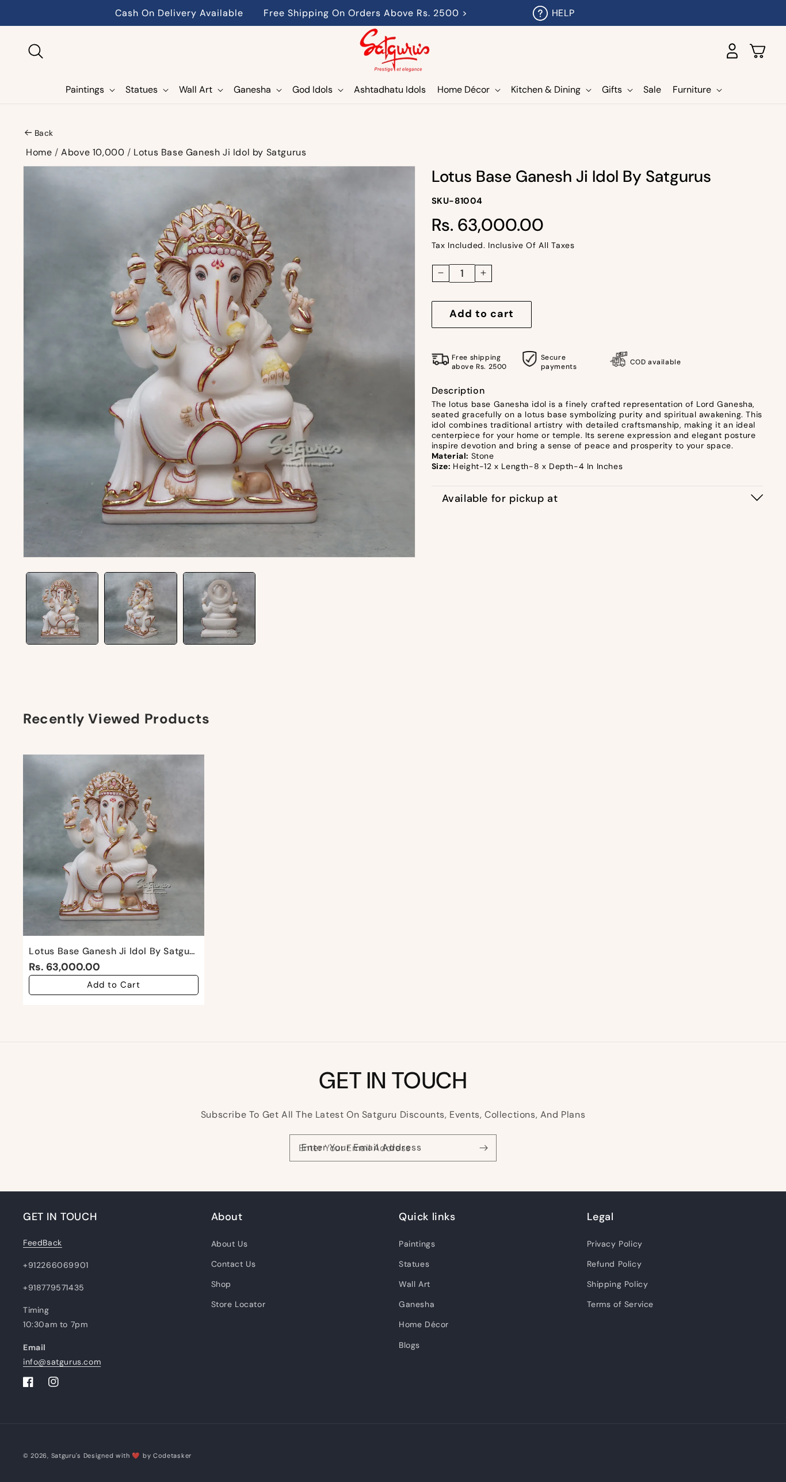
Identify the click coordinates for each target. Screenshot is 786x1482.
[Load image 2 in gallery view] (140, 608)
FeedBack (42, 1242)
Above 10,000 (92, 152)
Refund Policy (614, 1264)
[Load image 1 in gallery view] (62, 608)
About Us (229, 1244)
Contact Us (233, 1264)
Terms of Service (620, 1304)
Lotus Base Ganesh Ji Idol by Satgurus (219, 152)
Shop (221, 1284)
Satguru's (67, 1455)
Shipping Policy (617, 1284)
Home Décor (424, 1324)
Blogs (409, 1345)
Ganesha (416, 1304)
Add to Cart (113, 984)
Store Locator (238, 1304)
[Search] (35, 51)
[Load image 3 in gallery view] (219, 608)
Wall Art (414, 1284)
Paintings (417, 1244)
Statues (414, 1264)
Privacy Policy (615, 1244)
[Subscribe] (483, 1147)
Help (563, 13)
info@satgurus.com (62, 1362)
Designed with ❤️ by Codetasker (137, 1455)
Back (44, 133)
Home (39, 152)
